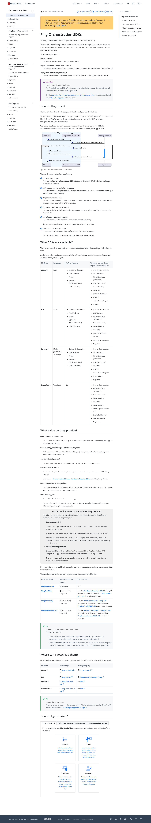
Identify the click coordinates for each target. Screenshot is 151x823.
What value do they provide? (131, 28)
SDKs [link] (88, 4)
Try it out (12, 48)
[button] (139, 4)
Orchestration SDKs (18, 10)
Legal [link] (60, 819)
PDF (111, 11)
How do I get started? (129, 36)
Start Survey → (62, 25)
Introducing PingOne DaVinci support (18, 36)
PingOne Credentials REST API (89, 616)
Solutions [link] (77, 4)
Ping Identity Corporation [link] (29, 819)
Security (11, 26)
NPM (82, 681)
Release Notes (13, 19)
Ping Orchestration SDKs (129, 17)
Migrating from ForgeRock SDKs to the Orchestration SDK (72, 95)
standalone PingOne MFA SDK (94, 591)
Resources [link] (119, 4)
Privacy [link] (67, 819)
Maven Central (85, 670)
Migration (12, 80)
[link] (15, 3)
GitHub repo (74, 708)
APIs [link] (96, 4)
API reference (13, 98)
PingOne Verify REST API (87, 606)
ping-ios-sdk (66, 677)
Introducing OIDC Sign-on (17, 107)
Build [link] (107, 4)
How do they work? (128, 20)
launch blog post (57, 98)
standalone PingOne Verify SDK (95, 601)
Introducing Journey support (18, 72)
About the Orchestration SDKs (19, 15)
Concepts (12, 23)
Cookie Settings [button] (87, 819)
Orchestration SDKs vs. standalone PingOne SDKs (71, 479)
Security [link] (76, 819)
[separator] (34, 411)
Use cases (12, 55)
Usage (11, 44)
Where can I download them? (132, 32)
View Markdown (100, 11)
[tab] (48, 723)
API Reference (13, 59)
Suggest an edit (85, 11)
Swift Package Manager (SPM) (91, 677)
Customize (12, 51)
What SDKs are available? (130, 24)
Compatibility (13, 40)
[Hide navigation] (32, 11)
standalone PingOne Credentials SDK (97, 610)
